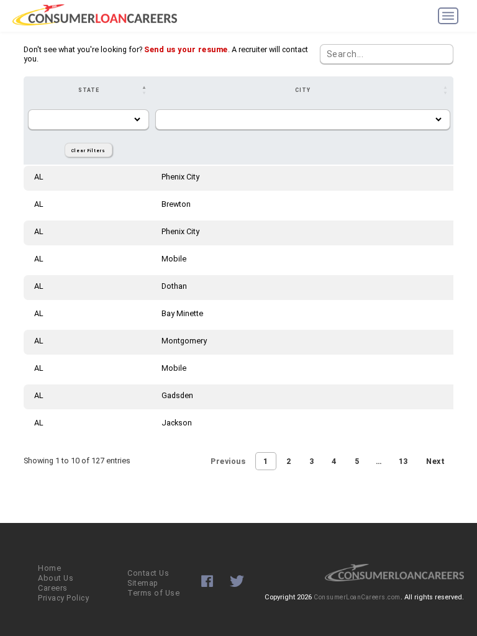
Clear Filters (88, 150)
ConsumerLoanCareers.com (357, 597)
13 (403, 461)
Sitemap (142, 583)
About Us (55, 578)
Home (49, 568)
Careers (53, 588)
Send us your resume (186, 49)
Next (435, 461)
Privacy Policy (63, 597)
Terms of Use (153, 592)
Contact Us (148, 573)
